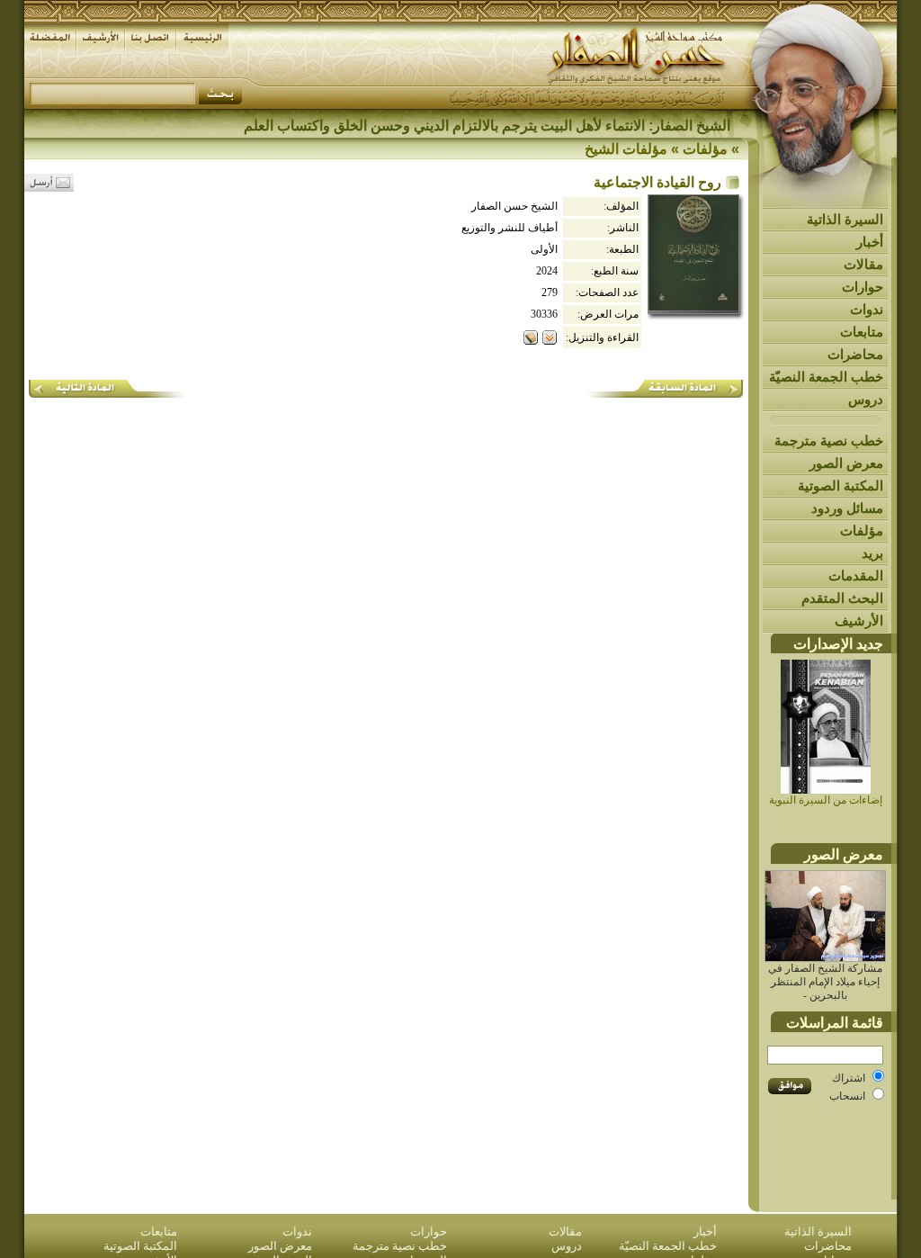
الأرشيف (859, 620)
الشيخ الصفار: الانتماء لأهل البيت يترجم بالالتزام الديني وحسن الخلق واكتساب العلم (487, 125)
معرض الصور (846, 463)
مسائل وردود (847, 508)
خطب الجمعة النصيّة (826, 376)
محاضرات (855, 354)
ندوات (866, 309)
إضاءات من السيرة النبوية (825, 800)
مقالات (863, 264)
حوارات (862, 286)
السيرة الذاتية (845, 219)
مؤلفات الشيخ (626, 149)
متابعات (861, 331)
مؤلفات (861, 530)
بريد (872, 553)
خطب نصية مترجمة (828, 440)
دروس (865, 399)
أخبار (869, 241)
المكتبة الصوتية (840, 485)
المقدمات (855, 575)
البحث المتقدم (842, 598)
